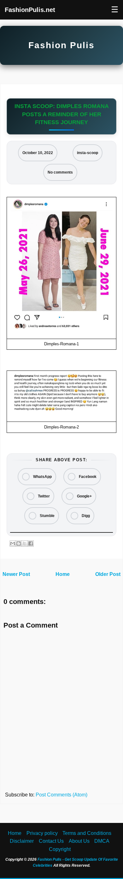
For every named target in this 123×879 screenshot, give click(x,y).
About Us (79, 841)
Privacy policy (42, 833)
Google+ (84, 496)
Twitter (43, 496)
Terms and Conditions (86, 833)
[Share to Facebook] (30, 543)
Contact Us (51, 841)
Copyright (60, 849)
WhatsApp (42, 476)
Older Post (107, 574)
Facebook (87, 476)
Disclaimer (22, 841)
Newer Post (16, 574)
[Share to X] (24, 543)
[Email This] (12, 543)
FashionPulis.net (30, 9)
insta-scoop (87, 153)
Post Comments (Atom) (61, 794)
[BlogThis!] (18, 543)
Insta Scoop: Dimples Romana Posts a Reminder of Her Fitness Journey (62, 114)
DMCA (101, 841)
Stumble (47, 516)
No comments (60, 172)
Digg (85, 516)
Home (63, 574)
